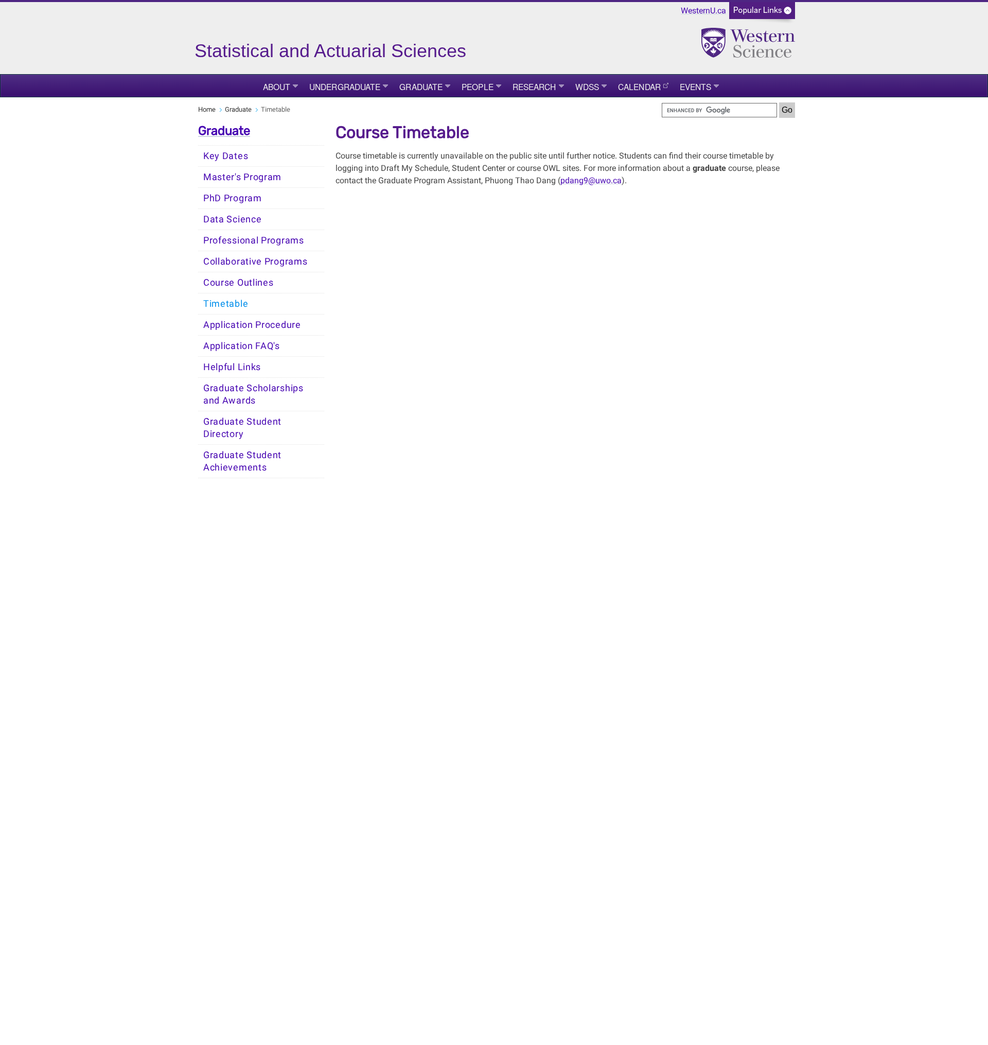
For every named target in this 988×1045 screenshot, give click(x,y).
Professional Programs (253, 240)
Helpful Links (232, 367)
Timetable (225, 304)
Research (534, 86)
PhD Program (232, 198)
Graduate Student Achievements (242, 461)
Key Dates (225, 156)
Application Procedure (252, 325)
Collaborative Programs (255, 261)
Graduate (421, 86)
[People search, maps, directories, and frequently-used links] (762, 13)
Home (207, 109)
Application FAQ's (241, 346)
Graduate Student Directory (242, 427)
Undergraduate (344, 86)
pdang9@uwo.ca (591, 180)
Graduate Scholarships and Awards (253, 394)
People (477, 86)
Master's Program (242, 177)
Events (696, 86)
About (277, 86)
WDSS (587, 86)
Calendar (639, 86)
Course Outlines (238, 282)
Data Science (232, 219)
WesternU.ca (703, 10)
